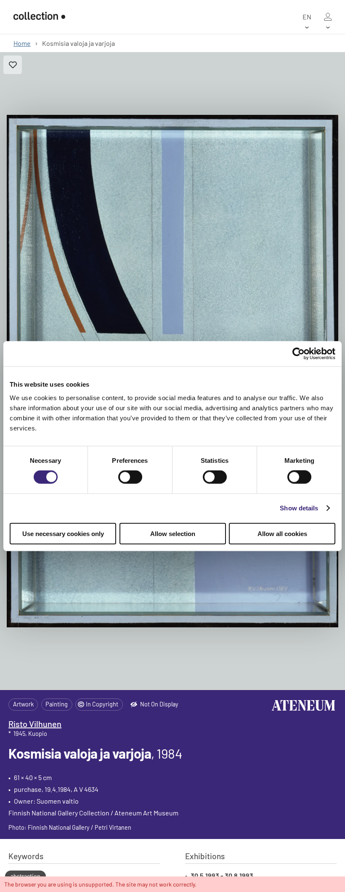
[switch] (130, 477)
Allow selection (172, 533)
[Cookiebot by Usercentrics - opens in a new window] (298, 354)
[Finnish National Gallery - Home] (39, 16)
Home (22, 43)
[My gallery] (327, 17)
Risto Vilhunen (34, 724)
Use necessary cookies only (63, 533)
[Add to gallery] (12, 65)
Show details (299, 508)
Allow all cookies (282, 533)
